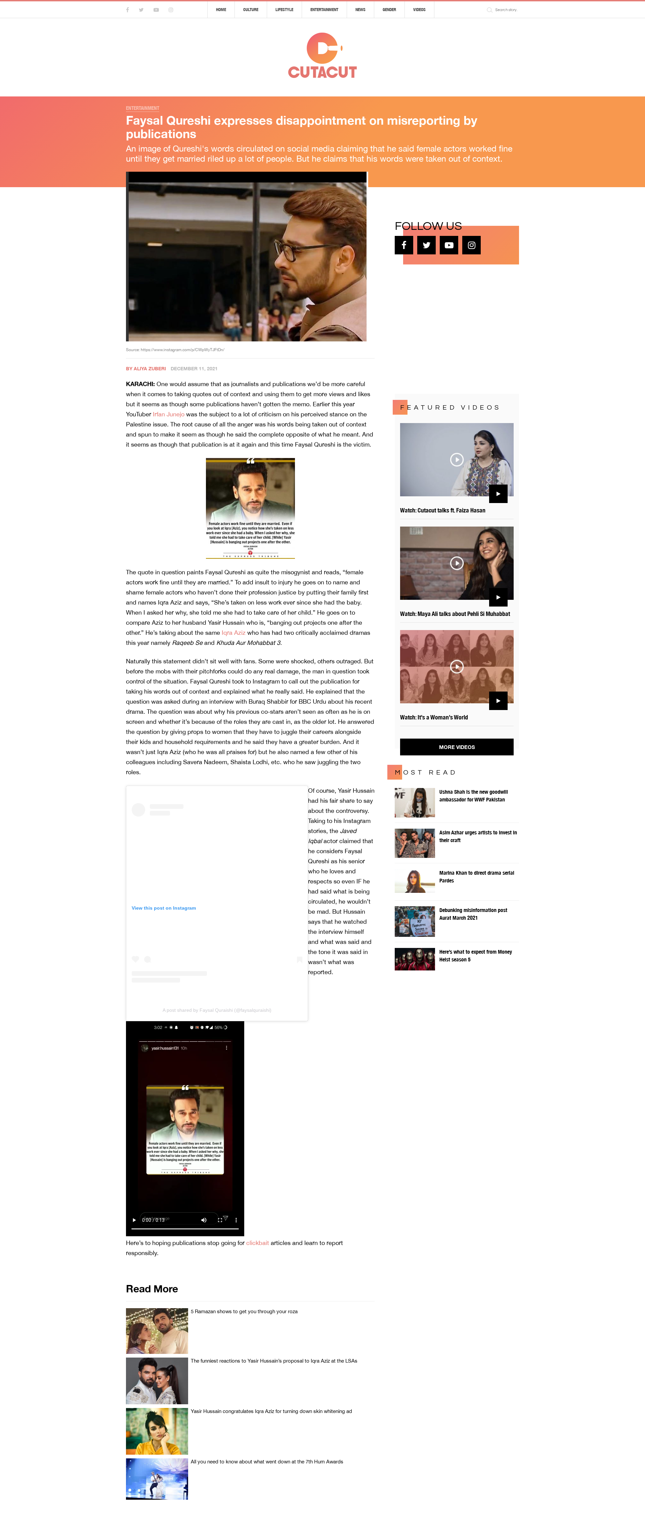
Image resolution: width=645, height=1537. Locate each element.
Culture (250, 9)
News (360, 9)
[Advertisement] (445, 328)
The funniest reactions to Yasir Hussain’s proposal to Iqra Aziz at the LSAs (274, 1361)
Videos (419, 9)
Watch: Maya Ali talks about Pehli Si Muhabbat (455, 613)
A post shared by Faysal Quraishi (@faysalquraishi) (217, 1010)
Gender (389, 9)
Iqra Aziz (234, 632)
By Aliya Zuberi (146, 368)
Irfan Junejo (168, 414)
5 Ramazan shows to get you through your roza (244, 1311)
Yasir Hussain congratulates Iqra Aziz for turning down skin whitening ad (271, 1411)
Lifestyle (284, 9)
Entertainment (324, 9)
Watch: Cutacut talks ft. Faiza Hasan (442, 510)
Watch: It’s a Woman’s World (434, 717)
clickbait (257, 1242)
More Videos (457, 747)
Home (221, 9)
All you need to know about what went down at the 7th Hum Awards (267, 1461)
